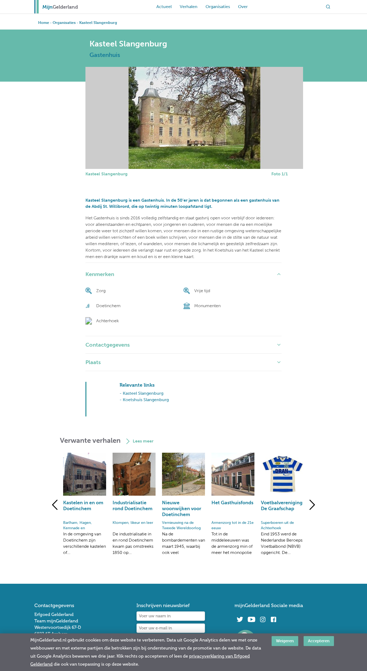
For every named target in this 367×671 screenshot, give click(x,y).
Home (43, 22)
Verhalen (188, 6)
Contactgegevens (107, 345)
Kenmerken (99, 274)
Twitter (240, 619)
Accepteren (319, 640)
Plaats (93, 362)
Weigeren (285, 640)
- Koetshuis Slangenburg (144, 399)
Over (243, 6)
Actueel (164, 6)
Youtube (251, 619)
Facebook (273, 619)
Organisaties (218, 6)
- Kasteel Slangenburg (141, 393)
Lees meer (143, 441)
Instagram (262, 619)
